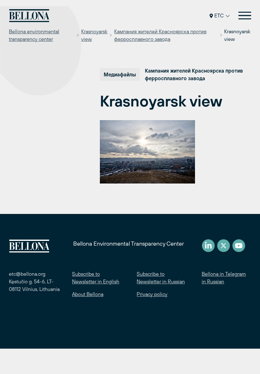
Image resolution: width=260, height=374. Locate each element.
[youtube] (238, 245)
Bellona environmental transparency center (34, 35)
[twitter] (223, 245)
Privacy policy (152, 294)
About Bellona (87, 294)
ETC (219, 15)
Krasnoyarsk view (94, 35)
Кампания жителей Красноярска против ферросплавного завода (160, 35)
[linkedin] (208, 245)
